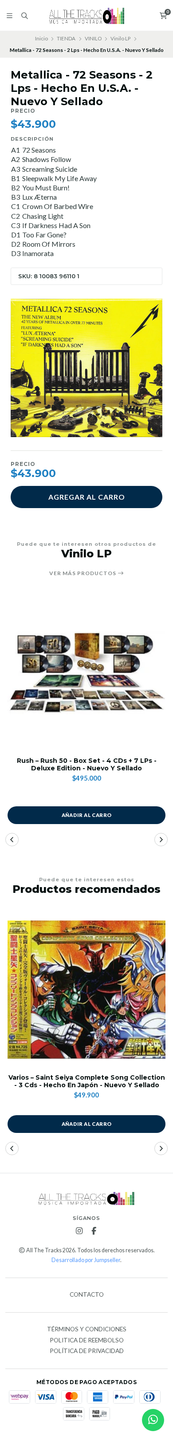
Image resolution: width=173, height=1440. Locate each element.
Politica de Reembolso (87, 1340)
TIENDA (66, 38)
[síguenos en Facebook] (94, 1231)
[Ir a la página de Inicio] (87, 15)
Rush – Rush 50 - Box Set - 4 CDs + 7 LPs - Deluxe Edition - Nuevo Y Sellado (87, 764)
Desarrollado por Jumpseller (85, 1260)
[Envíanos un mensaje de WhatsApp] (153, 1420)
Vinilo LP (120, 38)
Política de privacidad (87, 1351)
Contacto (87, 1295)
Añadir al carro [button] (87, 815)
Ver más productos (83, 573)
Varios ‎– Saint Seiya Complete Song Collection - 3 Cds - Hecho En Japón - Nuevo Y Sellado (86, 1081)
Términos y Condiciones (86, 1329)
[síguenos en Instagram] (79, 1231)
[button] (12, 839)
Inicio (41, 38)
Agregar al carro (86, 497)
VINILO (93, 38)
